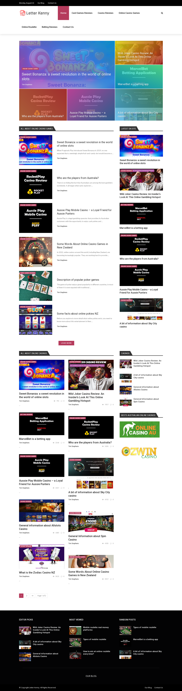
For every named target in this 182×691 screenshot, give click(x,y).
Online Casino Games (129, 13)
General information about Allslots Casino (146, 388)
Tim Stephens (27, 84)
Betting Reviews (49, 27)
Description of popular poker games (78, 279)
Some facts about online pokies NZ (77, 313)
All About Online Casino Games (37, 129)
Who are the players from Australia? (78, 178)
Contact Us (52, 3)
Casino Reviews (105, 13)
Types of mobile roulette (94, 639)
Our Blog (41, 3)
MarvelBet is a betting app (134, 228)
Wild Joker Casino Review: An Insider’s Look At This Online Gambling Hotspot (86, 397)
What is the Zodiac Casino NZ (37, 572)
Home (63, 13)
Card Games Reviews (82, 13)
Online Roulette (29, 27)
